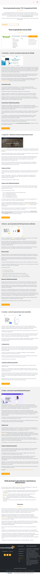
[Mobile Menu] (33, 2)
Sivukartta (11, 551)
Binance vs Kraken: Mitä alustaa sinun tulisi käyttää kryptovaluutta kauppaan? (19, 469)
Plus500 (4, 496)
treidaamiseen (4, 433)
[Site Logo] (7, 2)
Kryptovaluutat (20, 555)
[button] (37, 2)
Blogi (19, 561)
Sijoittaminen (20, 553)
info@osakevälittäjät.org (22, 568)
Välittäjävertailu (20, 551)
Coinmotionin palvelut (5, 80)
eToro (4, 490)
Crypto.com (3, 148)
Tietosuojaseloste (5, 551)
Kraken (13, 404)
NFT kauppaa (27, 204)
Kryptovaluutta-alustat (20, 558)
